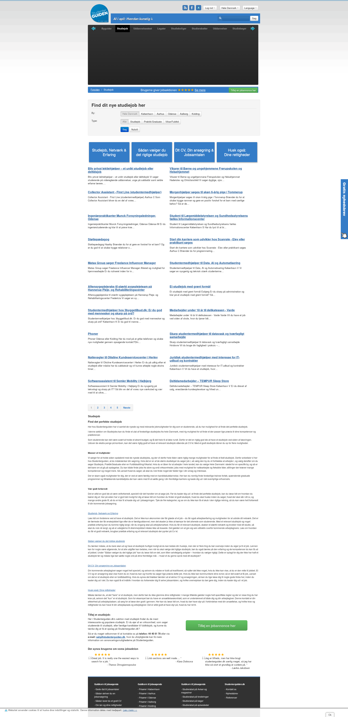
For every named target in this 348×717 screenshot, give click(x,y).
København (147, 113)
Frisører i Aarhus (147, 693)
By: (93, 113)
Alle (125, 121)
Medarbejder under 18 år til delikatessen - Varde (202, 310)
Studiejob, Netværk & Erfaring (109, 152)
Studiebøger (239, 28)
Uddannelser (220, 28)
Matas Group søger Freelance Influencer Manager (122, 263)
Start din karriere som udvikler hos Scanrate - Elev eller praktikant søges (207, 241)
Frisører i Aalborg (147, 701)
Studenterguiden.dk (235, 684)
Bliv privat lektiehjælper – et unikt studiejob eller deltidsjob (120, 170)
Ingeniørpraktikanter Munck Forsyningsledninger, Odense (122, 217)
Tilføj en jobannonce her (243, 90)
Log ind (209, 8)
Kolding (196, 113)
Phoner (93, 334)
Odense (172, 113)
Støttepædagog (98, 239)
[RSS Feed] (185, 8)
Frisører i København (149, 689)
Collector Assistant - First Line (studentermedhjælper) (124, 192)
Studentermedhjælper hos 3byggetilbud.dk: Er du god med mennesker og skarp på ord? (125, 311)
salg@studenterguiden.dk (110, 637)
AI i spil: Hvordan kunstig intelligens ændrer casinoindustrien (157, 19)
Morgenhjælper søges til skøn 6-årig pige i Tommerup (206, 192)
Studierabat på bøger (193, 700)
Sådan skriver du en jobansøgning (104, 695)
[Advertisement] (173, 59)
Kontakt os (231, 689)
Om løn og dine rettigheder (109, 704)
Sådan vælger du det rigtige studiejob (151, 152)
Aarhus (160, 113)
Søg (254, 18)
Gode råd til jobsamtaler (107, 689)
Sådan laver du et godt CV (108, 700)
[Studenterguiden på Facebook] (192, 8)
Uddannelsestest (142, 28)
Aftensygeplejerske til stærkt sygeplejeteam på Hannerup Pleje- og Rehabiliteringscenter (120, 288)
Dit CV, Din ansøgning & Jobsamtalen (194, 152)
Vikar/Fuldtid (172, 121)
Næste (126, 407)
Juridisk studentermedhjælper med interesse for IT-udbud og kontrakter (205, 359)
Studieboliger (178, 28)
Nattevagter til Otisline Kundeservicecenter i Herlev (123, 357)
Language (249, 8)
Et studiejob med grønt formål (190, 286)
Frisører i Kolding (147, 705)
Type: (94, 120)
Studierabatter (200, 28)
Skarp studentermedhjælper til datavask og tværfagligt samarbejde (207, 335)
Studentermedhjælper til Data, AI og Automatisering (205, 263)
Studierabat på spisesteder (196, 704)
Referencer (231, 697)
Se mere (200, 90)
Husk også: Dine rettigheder (237, 152)
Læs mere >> (130, 710)
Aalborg (184, 113)
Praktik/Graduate (153, 121)
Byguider (107, 28)
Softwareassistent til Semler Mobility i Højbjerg (119, 381)
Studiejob (122, 28)
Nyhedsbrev (232, 693)
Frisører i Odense (147, 697)
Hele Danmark (229, 8)
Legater (161, 28)
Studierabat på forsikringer (196, 696)
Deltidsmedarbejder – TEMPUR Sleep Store (199, 381)
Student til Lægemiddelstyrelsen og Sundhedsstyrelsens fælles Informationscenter (209, 217)
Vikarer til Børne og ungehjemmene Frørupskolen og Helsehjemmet (206, 170)
